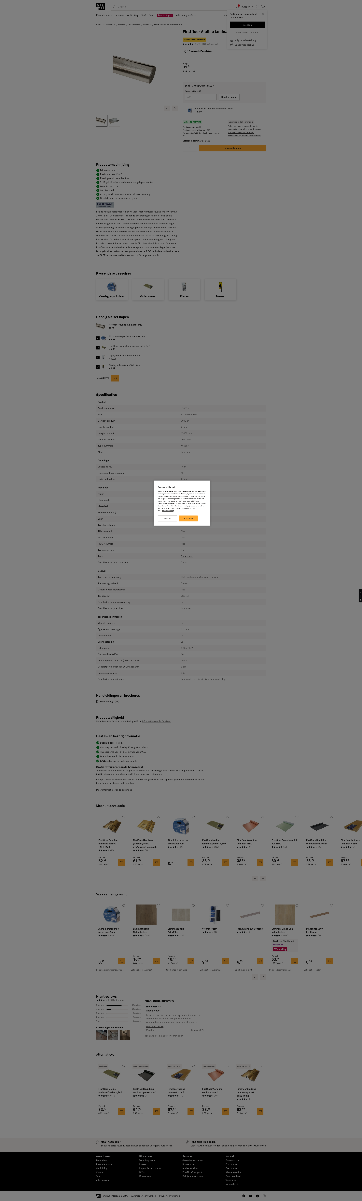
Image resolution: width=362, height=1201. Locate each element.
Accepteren (188, 518)
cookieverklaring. (168, 511)
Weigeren (167, 518)
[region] (182, 503)
